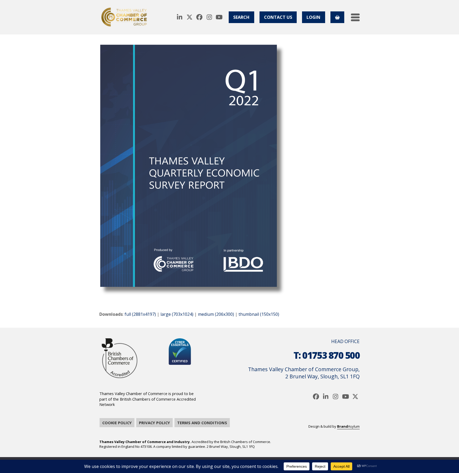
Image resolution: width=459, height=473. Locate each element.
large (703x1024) (176, 314)
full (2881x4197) (140, 314)
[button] (355, 17)
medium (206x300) (216, 314)
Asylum (348, 426)
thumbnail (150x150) (259, 314)
